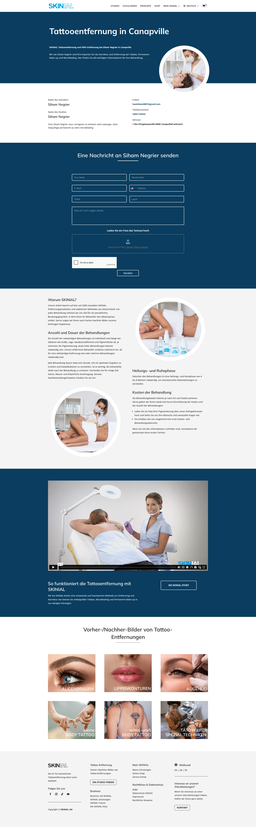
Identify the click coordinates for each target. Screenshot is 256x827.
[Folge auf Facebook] (50, 794)
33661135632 (138, 114)
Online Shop (138, 773)
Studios (115, 6)
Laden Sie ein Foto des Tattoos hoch (128, 230)
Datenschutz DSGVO (142, 793)
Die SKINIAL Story (98, 806)
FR (186, 770)
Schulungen (130, 6)
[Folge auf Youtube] (68, 794)
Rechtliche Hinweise (142, 800)
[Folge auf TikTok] (62, 794)
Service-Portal (139, 777)
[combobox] (132, 188)
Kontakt (182, 807)
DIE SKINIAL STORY (178, 585)
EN (176, 770)
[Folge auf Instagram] (56, 794)
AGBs (135, 789)
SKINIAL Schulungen (100, 799)
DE (181, 770)
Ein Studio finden (103, 782)
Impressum (138, 796)
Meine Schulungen (141, 769)
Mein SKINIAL (170, 6)
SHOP (157, 6)
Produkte (145, 6)
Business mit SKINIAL (100, 796)
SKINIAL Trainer (98, 802)
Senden (128, 273)
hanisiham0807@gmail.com (146, 104)
